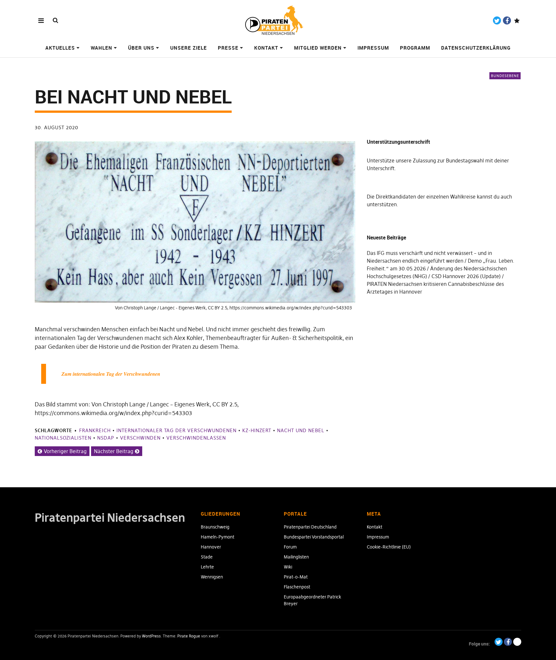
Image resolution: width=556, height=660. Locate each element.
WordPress (151, 636)
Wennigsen (212, 577)
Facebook (507, 20)
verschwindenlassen (196, 438)
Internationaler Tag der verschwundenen (176, 430)
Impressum (373, 47)
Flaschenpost (297, 587)
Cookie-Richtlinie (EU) (389, 547)
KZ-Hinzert (256, 430)
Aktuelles (60, 47)
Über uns (141, 47)
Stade (207, 557)
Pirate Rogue (188, 636)
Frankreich (95, 430)
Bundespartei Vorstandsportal (314, 537)
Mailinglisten (296, 557)
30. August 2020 (56, 127)
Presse (228, 47)
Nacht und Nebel (300, 430)
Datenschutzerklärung (476, 47)
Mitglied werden (318, 47)
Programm (415, 47)
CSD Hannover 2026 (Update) (466, 276)
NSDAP (105, 438)
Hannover (211, 547)
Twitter (497, 20)
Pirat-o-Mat (296, 577)
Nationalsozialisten (63, 438)
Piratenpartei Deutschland (310, 527)
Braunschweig (215, 527)
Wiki (288, 567)
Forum (290, 547)
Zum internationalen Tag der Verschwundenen (110, 373)
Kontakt (266, 47)
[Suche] (55, 20)
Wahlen (101, 47)
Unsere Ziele (188, 47)
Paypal (517, 20)
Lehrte (207, 567)
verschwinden (140, 438)
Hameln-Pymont (217, 537)
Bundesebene (505, 75)
